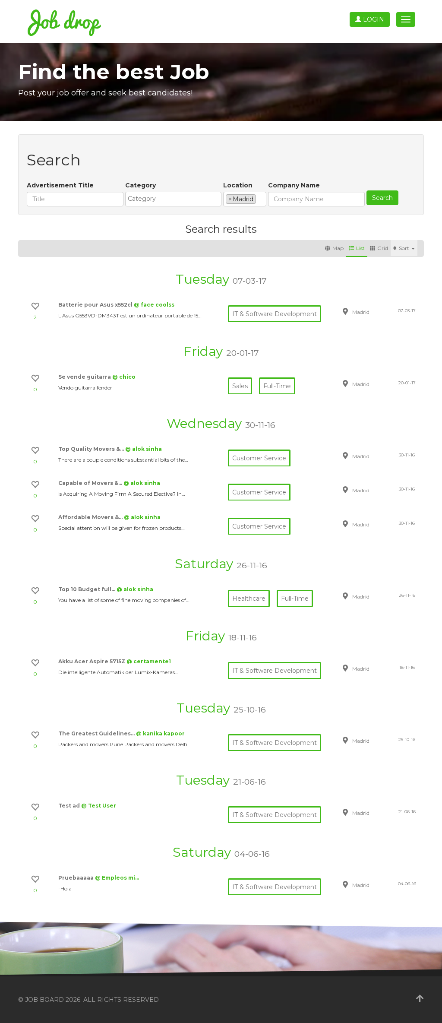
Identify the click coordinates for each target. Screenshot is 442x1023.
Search (382, 198)
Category (140, 185)
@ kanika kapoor (160, 733)
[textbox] (175, 198)
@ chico (124, 377)
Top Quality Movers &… (91, 449)
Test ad (69, 805)
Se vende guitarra (85, 377)
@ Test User (98, 805)
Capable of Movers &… (90, 483)
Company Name (294, 185)
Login (372, 19)
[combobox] (173, 199)
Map (338, 248)
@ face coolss (154, 304)
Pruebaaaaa (76, 877)
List (360, 248)
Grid (382, 248)
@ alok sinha (143, 449)
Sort (404, 248)
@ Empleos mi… (117, 877)
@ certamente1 (148, 661)
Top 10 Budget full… (87, 589)
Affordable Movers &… (91, 517)
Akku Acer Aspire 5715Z (92, 661)
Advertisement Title (60, 185)
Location (238, 185)
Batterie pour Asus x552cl (96, 304)
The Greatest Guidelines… (97, 733)
